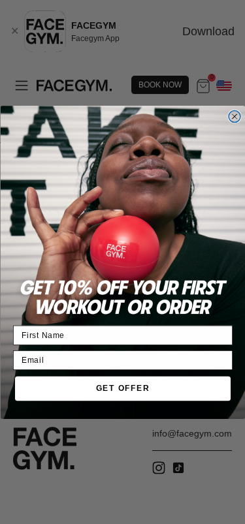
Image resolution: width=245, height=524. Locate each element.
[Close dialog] (234, 116)
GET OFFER (122, 388)
